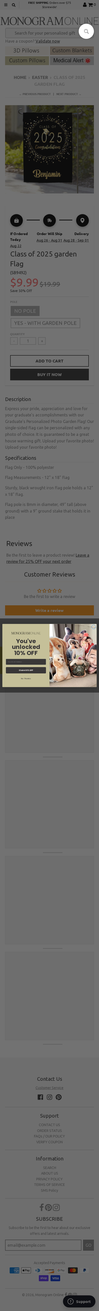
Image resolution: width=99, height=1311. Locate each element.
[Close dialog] (94, 627)
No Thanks (26, 678)
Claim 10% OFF (26, 670)
